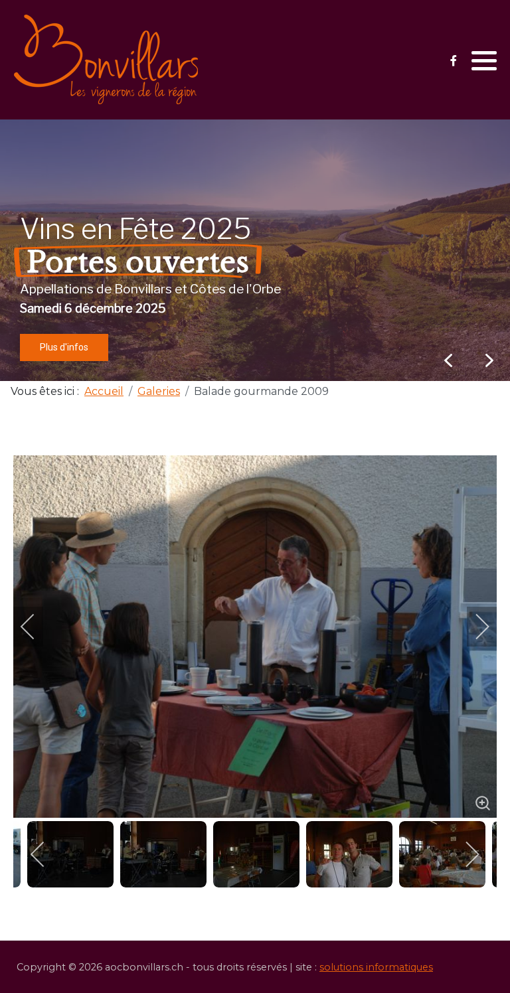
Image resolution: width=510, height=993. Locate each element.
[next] (473, 626)
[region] (255, 250)
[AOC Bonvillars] (106, 59)
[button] (484, 60)
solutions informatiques (376, 967)
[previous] (36, 626)
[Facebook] (453, 60)
